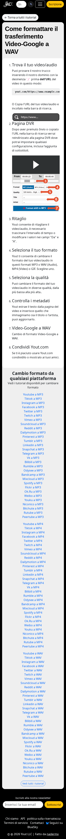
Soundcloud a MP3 (33, 424)
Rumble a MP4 (33, 596)
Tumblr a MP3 (33, 441)
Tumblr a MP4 (33, 570)
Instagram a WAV (33, 662)
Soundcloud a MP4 (33, 553)
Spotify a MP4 (33, 613)
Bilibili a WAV (33, 721)
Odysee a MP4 (33, 600)
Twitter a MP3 (33, 411)
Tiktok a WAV (33, 658)
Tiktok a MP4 (33, 528)
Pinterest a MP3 (33, 437)
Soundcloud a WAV (33, 683)
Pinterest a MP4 (33, 566)
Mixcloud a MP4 (33, 608)
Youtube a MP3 (33, 394)
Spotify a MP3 (33, 483)
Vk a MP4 (33, 587)
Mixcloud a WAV (33, 738)
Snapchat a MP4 (33, 579)
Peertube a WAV (33, 776)
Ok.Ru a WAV (33, 750)
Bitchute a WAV (33, 767)
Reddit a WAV (33, 687)
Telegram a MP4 (33, 583)
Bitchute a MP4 (33, 638)
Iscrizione (55, 4)
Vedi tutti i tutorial (33, 783)
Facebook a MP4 (33, 537)
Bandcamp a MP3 (33, 475)
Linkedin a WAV (33, 704)
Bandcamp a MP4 (33, 604)
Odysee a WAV (33, 729)
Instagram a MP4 (33, 532)
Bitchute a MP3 (33, 508)
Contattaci (37, 823)
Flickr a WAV (33, 746)
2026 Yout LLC (22, 834)
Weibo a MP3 (33, 496)
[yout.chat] (31, 4)
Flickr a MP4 (33, 617)
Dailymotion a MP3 (33, 432)
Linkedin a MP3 (33, 445)
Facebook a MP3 (33, 407)
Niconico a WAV (33, 763)
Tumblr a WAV (33, 700)
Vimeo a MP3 (33, 420)
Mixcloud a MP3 (33, 479)
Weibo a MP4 (33, 625)
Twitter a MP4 (33, 541)
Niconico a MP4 (33, 634)
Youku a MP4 (33, 629)
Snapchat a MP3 (33, 449)
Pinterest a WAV (33, 696)
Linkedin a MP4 (33, 575)
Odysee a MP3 (33, 470)
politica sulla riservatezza (44, 819)
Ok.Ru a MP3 (33, 491)
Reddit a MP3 (33, 428)
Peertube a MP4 (33, 646)
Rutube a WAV (33, 772)
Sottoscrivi (54, 805)
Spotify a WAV (33, 742)
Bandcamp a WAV (33, 734)
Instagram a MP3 (33, 403)
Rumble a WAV (33, 725)
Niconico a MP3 (33, 504)
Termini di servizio (16, 823)
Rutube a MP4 (33, 642)
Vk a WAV (33, 717)
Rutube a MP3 (33, 513)
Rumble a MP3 (33, 466)
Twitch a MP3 (33, 415)
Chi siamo (11, 819)
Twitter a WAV (33, 670)
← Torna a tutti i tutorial (20, 17)
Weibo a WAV (33, 755)
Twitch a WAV (33, 674)
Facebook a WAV (33, 666)
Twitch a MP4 (33, 545)
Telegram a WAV (33, 712)
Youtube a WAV (33, 653)
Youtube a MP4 (33, 524)
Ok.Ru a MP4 (33, 621)
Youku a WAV (33, 759)
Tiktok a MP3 (33, 399)
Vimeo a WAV (33, 679)
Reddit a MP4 (33, 558)
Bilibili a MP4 (33, 591)
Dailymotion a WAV (33, 691)
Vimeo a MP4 (33, 549)
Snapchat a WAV (33, 708)
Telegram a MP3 (33, 453)
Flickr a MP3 (33, 487)
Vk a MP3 (33, 458)
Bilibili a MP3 (33, 462)
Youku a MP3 (33, 500)
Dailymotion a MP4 (33, 562)
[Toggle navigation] (40, 4)
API (23, 819)
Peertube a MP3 (33, 517)
